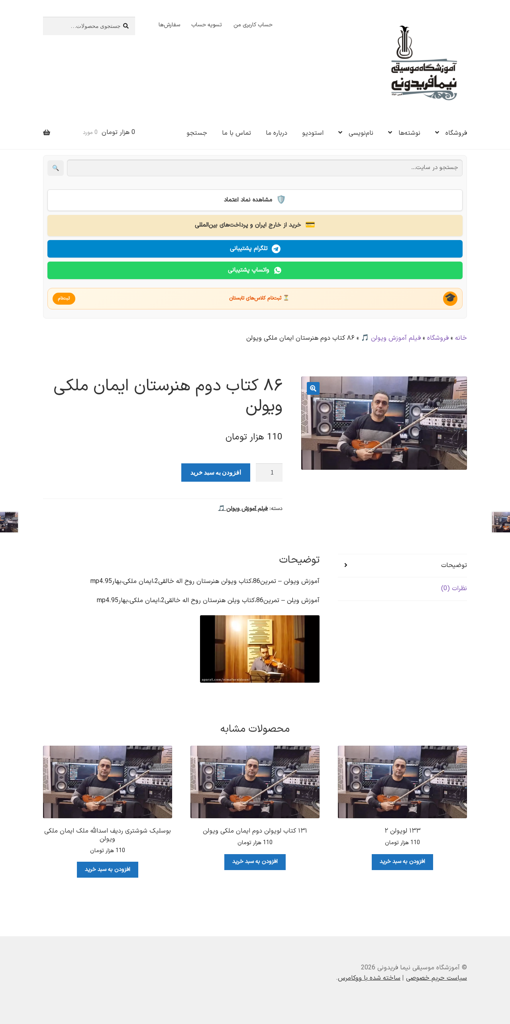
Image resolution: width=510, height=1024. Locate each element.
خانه (461, 338)
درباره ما (276, 133)
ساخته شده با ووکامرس (369, 978)
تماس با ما (236, 133)
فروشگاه (456, 133)
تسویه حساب (206, 25)
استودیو (313, 133)
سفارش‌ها (169, 25)
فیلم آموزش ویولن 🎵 (391, 338)
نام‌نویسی (361, 133)
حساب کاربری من (253, 25)
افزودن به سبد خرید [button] (402, 861)
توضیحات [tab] (454, 565)
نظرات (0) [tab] (454, 588)
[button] (313, 388)
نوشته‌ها (409, 133)
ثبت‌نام (64, 298)
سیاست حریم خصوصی (436, 978)
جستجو (196, 133)
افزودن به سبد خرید (215, 472)
